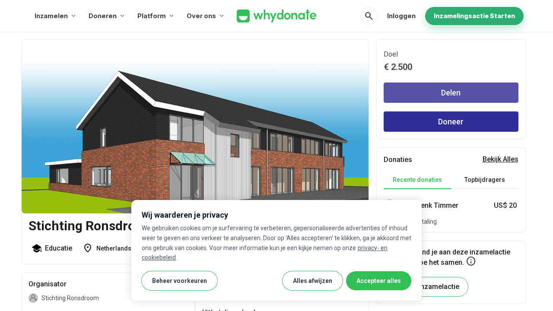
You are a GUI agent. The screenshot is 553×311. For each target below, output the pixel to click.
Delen (451, 92)
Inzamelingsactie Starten (474, 15)
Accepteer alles (378, 280)
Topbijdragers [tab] (484, 179)
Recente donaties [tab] (417, 179)
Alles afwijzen (312, 280)
